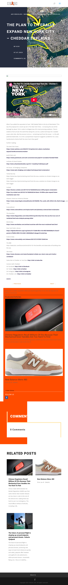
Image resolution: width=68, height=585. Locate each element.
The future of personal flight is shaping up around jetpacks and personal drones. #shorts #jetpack (19, 536)
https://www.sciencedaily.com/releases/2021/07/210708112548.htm (27, 239)
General (42, 14)
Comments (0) (20, 58)
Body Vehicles (30, 14)
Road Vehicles (54, 14)
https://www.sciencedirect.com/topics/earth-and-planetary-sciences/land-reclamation (32, 209)
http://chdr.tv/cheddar (24, 274)
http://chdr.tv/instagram (22, 271)
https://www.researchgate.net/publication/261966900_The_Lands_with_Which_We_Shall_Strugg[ (35, 201)
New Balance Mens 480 (16, 379)
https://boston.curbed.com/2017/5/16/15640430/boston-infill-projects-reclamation (31, 190)
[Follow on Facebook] (6, 397)
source (8, 279)
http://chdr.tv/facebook (22, 266)
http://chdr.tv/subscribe (35, 260)
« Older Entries (9, 390)
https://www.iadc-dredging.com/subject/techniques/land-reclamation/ (28, 170)
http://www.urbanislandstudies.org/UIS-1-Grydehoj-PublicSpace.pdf (27, 164)
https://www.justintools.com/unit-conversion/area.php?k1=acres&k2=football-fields (32, 158)
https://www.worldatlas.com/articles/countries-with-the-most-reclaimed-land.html (32, 224)
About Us (33, 575)
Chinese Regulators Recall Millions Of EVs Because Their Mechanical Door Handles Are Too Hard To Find (31, 335)
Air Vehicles (16, 14)
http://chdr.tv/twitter (20, 269)
